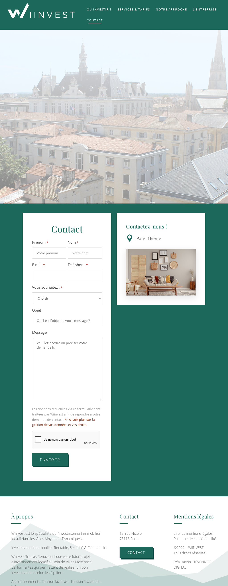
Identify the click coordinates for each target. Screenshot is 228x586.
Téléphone (78, 264)
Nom (73, 242)
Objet (36, 310)
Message (39, 332)
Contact (136, 552)
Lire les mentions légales (193, 533)
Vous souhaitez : (47, 287)
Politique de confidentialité (195, 538)
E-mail (38, 264)
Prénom (40, 242)
